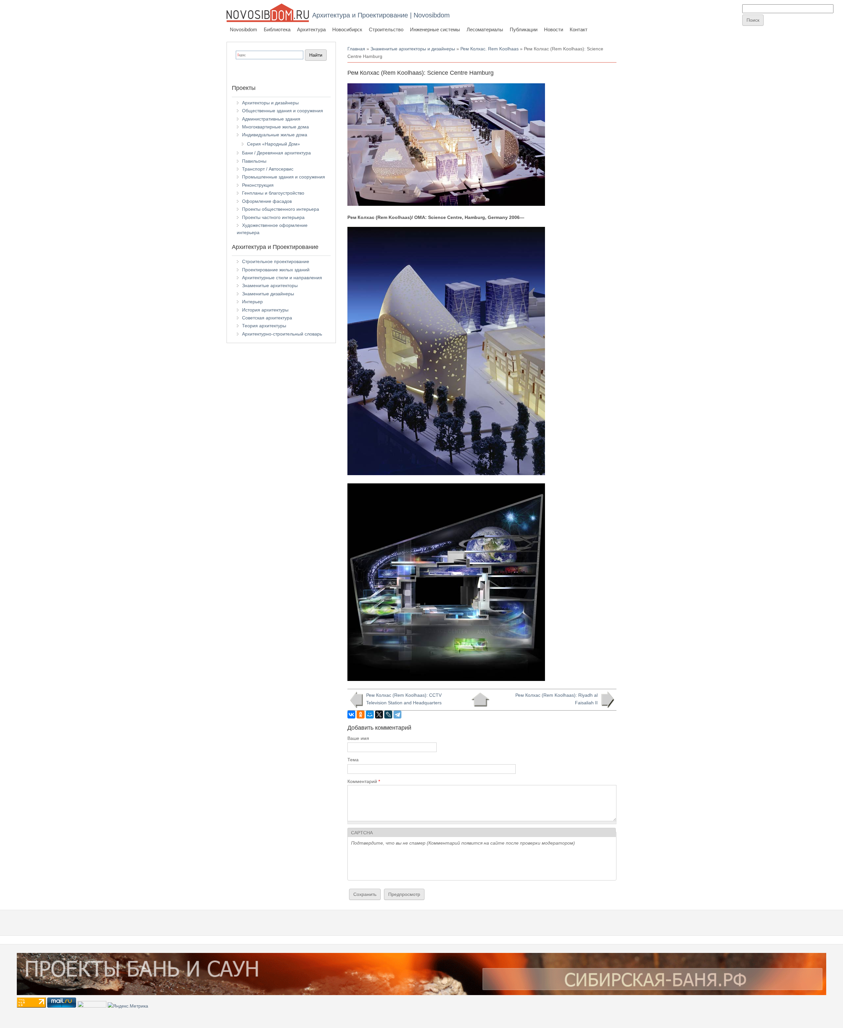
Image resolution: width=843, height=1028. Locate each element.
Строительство (386, 29)
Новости (553, 29)
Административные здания (271, 119)
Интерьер (252, 301)
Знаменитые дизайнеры (268, 293)
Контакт (578, 29)
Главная (356, 48)
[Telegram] (397, 714)
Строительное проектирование (275, 261)
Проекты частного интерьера (273, 217)
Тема (353, 759)
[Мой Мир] (370, 714)
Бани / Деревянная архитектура (276, 152)
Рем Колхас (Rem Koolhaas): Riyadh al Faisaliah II (556, 698)
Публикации (523, 29)
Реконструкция (258, 185)
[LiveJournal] (388, 714)
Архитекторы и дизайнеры (270, 102)
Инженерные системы (435, 29)
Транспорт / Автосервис (267, 169)
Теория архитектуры (264, 325)
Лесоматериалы (485, 29)
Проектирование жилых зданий (276, 269)
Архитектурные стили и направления (282, 277)
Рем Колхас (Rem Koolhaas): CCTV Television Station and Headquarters (404, 698)
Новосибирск (347, 29)
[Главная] (268, 12)
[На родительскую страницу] (480, 699)
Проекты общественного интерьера (280, 209)
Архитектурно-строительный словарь (282, 334)
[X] (379, 714)
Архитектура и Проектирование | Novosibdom (381, 15)
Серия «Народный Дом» (273, 144)
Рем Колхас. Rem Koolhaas (489, 48)
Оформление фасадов (267, 201)
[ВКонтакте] (351, 714)
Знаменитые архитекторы (270, 285)
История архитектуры (265, 309)
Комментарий (363, 781)
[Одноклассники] (361, 714)
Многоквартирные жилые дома (275, 126)
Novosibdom (243, 29)
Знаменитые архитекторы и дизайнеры (412, 48)
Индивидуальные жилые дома (274, 134)
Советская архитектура (267, 317)
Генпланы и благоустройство (273, 193)
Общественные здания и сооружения (282, 110)
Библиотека (277, 29)
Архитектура (311, 29)
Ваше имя (358, 738)
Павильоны (254, 161)
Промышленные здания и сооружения (283, 176)
